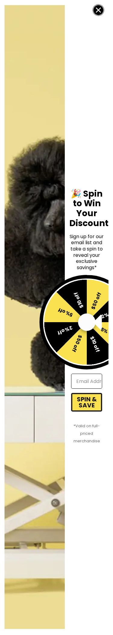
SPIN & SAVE (87, 402)
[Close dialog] (98, 10)
